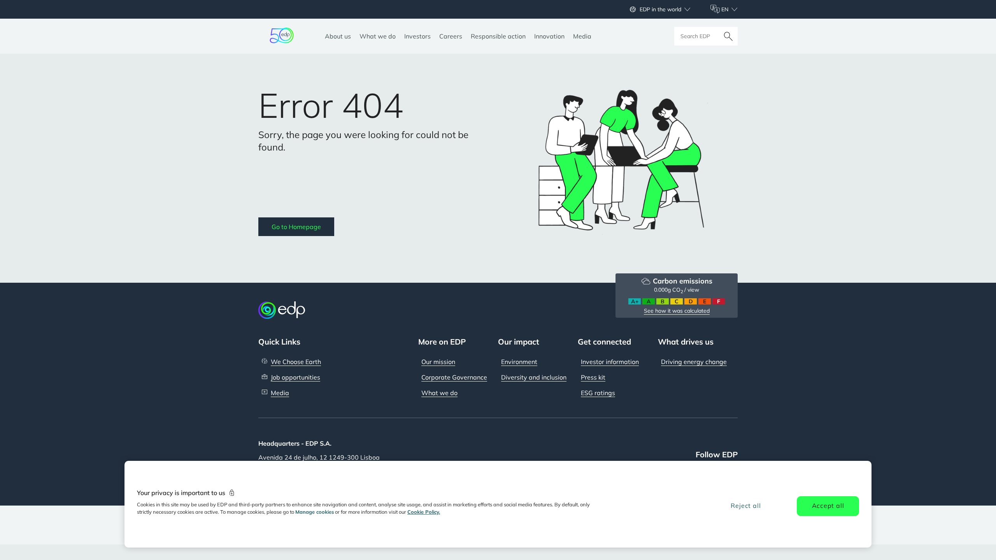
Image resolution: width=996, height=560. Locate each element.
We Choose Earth (296, 362)
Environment (519, 362)
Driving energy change (694, 362)
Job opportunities (295, 377)
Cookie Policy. (423, 512)
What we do (439, 393)
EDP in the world (660, 9)
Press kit (593, 377)
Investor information (610, 362)
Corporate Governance (454, 377)
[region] (498, 504)
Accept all (828, 505)
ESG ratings (598, 393)
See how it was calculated (677, 310)
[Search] (728, 36)
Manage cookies (314, 512)
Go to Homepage (296, 227)
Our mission (438, 362)
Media (280, 393)
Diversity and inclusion (533, 377)
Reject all (746, 505)
